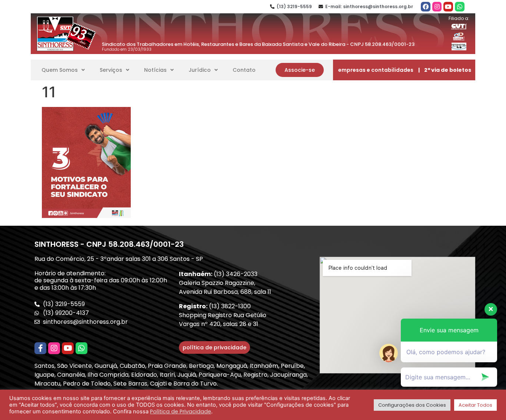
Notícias (155, 70)
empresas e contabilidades (375, 70)
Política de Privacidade (180, 411)
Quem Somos (59, 70)
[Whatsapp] (460, 6)
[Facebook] (425, 6)
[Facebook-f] (40, 348)
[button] (300, 70)
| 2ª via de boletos (444, 70)
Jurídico (200, 70)
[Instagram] (437, 6)
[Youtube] (448, 6)
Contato (244, 70)
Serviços (111, 70)
